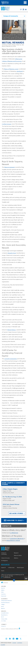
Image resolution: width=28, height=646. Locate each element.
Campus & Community (4, 553)
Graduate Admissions (5, 602)
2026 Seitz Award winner (11, 504)
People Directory (4, 614)
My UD (2, 616)
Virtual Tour (3, 594)
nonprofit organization (10, 358)
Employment (3, 596)
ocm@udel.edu (14, 532)
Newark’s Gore (12, 253)
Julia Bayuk (19, 71)
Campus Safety (4, 618)
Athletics (16, 558)
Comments (14, 642)
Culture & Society (5, 558)
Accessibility (3, 644)
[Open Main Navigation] (25, 2)
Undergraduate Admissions (6, 600)
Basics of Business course (11, 69)
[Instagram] (6, 639)
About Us (3, 588)
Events (2, 570)
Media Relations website (13, 540)
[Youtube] (17, 639)
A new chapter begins (10, 489)
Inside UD (3, 567)
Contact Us (3, 626)
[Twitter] (21, 639)
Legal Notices (19, 642)
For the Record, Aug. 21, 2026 (12, 496)
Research (16, 553)
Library (2, 606)
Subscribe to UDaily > (15, 520)
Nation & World (17, 555)
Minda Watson (11, 329)
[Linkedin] (13, 639)
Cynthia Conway (6, 124)
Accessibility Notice (4, 612)
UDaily (2, 592)
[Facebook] (10, 639)
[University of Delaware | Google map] (19, 628)
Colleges (3, 604)
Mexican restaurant (9, 167)
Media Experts (20, 567)
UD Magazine (4, 560)
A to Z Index (3, 620)
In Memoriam (11, 567)
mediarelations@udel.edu (17, 538)
